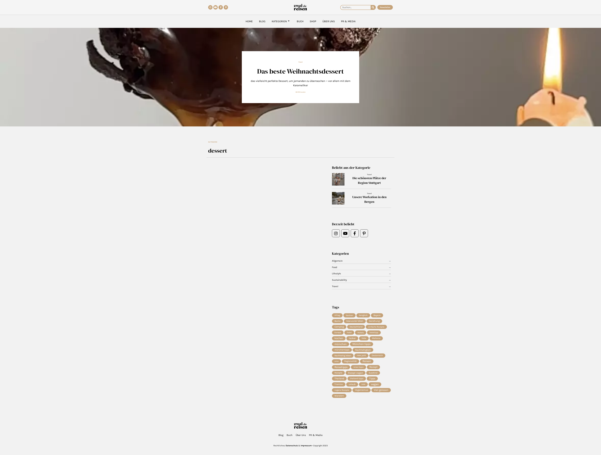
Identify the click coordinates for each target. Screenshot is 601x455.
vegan (375, 384)
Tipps (372, 378)
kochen (338, 338)
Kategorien (279, 21)
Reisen (366, 361)
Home (249, 21)
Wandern (339, 395)
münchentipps (341, 349)
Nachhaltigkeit (363, 349)
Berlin (337, 321)
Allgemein (337, 260)
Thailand (339, 378)
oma (336, 361)
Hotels (360, 332)
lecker (352, 338)
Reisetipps (341, 367)
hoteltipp (374, 332)
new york (361, 355)
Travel (369, 175)
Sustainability (339, 280)
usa (363, 384)
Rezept (373, 367)
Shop (313, 21)
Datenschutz (292, 445)
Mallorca (376, 338)
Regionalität (350, 361)
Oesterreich (377, 355)
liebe (364, 338)
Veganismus (361, 390)
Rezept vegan (355, 372)
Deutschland (356, 326)
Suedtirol (373, 373)
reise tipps (358, 367)
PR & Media (348, 21)
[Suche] (373, 7)
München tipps (361, 344)
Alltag (337, 315)
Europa (337, 332)
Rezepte (338, 372)
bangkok (363, 315)
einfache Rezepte (376, 327)
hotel (349, 332)
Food (300, 62)
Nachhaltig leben (342, 355)
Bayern (377, 315)
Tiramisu (338, 384)
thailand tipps (356, 378)
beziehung (374, 321)
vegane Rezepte (341, 390)
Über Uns (328, 21)
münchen (340, 344)
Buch (300, 21)
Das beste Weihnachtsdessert (300, 71)
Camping (339, 326)
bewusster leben (354, 321)
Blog (262, 21)
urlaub (352, 384)
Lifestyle (336, 273)
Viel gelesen (381, 390)
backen (349, 315)
